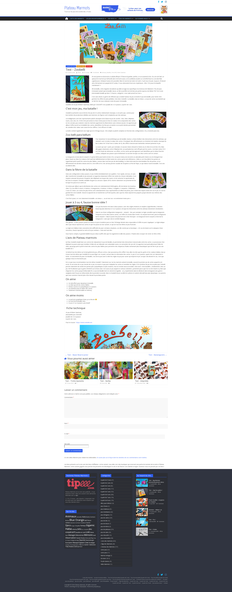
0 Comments (95, 72)
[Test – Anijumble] (151, 363)
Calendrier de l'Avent (75, 522)
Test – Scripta (153, 529)
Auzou (88, 517)
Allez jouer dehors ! (106, 503)
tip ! (77, 495)
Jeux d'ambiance (105, 512)
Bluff (85, 520)
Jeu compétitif (85, 529)
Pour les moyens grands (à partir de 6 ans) (100, 579)
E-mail (66, 434)
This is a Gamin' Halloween (87, 545)
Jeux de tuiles (104, 532)
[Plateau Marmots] (66, 19)
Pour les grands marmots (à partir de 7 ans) (123, 579)
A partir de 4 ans (105, 489)
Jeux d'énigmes (105, 515)
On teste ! (111, 18)
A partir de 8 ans (105, 500)
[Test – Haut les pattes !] (142, 489)
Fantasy (83, 526)
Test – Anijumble (141, 381)
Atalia (84, 517)
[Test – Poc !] (142, 519)
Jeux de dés (104, 521)
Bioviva (67, 520)
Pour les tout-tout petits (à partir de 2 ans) (118, 577)
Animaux (104, 72)
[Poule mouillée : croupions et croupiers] (142, 499)
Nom (66, 423)
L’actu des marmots (77, 18)
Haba (68, 529)
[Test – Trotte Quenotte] (81, 363)
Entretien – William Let (155, 510)
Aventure (92, 517)
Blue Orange (76, 520)
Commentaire (69, 397)
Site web (67, 444)
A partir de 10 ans (106, 480)
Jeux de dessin (105, 523)
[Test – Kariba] (116, 363)
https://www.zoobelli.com (84, 322)
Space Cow (83, 542)
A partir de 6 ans (105, 494)
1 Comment (161, 503)
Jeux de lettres (105, 526)
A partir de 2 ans (105, 483)
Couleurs (83, 523)
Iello (79, 529)
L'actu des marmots (106, 541)
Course (88, 523)
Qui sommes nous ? (141, 18)
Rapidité (82, 540)
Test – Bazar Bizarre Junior (76, 355)
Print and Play (89, 538)
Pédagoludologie (75, 540)
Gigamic (90, 525)
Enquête (77, 526)
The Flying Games (74, 544)
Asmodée (79, 517)
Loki (88, 532)
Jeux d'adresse (105, 509)
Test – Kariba (105, 381)
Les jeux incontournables (95, 18)
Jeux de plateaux (105, 529)
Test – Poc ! (152, 519)
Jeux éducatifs (105, 535)
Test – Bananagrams (158, 355)
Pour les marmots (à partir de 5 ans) (79, 579)
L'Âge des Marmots (106, 544)
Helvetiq (74, 529)
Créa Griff (113, 72)
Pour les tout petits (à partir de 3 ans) (140, 577)
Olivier (79, 72)
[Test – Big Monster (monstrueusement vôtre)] (142, 479)
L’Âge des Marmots (125, 18)
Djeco (68, 525)
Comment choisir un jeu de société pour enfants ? (148, 579)
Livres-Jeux (104, 550)
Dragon (73, 525)
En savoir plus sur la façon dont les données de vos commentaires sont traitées (122, 457)
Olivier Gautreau (121, 72)
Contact (166, 583)
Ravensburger (90, 540)
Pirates (83, 538)
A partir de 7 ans (105, 497)
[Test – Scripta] (142, 528)
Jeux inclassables (105, 538)
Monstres (80, 535)
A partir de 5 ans (105, 492)
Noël (94, 535)
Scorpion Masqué (72, 542)
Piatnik (78, 538)
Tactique (67, 544)
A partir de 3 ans (71, 66)
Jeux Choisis (104, 506)
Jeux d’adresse (87, 581)
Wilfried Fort (78, 546)
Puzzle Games (105, 561)
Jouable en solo (80, 532)
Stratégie (92, 543)
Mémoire (88, 535)
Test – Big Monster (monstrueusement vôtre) (156, 481)
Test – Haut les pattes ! (155, 490)
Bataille (109, 72)
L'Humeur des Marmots (108, 547)
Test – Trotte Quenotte (74, 381)
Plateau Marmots (77, 7)
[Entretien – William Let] (142, 509)
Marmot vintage (105, 555)
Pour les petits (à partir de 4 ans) (159, 577)
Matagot (72, 535)
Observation (70, 537)
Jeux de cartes (80, 66)
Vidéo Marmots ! (105, 564)
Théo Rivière (69, 547)
